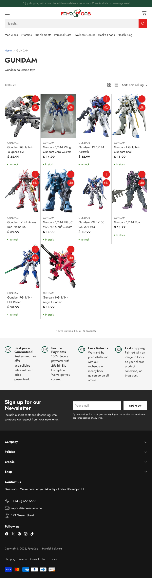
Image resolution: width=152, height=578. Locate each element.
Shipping (10, 559)
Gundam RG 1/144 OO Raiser (19, 299)
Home (8, 50)
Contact (34, 559)
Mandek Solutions (52, 548)
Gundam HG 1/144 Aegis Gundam (55, 299)
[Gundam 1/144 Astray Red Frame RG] (22, 191)
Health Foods (106, 35)
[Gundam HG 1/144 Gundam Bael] (129, 116)
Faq (44, 559)
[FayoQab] (76, 13)
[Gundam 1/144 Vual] (129, 191)
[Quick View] (35, 107)
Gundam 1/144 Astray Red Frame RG (21, 224)
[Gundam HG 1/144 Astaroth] (94, 116)
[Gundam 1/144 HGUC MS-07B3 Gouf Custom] (58, 191)
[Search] (143, 23)
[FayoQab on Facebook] (6, 534)
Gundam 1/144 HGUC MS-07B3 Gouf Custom (58, 224)
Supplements (43, 35)
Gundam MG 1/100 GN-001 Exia (91, 224)
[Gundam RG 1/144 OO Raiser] (22, 266)
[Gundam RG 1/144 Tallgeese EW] (22, 116)
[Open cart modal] (144, 13)
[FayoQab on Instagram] (25, 534)
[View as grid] (109, 85)
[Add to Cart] (35, 99)
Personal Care (62, 35)
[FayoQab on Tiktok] (32, 534)
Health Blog (125, 35)
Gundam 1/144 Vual (127, 222)
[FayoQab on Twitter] (13, 534)
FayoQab (33, 548)
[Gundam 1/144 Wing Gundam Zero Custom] (58, 116)
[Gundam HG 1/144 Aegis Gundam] (58, 266)
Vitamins (26, 35)
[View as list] (116, 85)
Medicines (11, 35)
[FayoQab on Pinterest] (19, 534)
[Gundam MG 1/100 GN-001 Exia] (94, 191)
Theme (53, 559)
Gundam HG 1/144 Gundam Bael (127, 149)
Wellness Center (84, 35)
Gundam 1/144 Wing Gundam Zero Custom (57, 149)
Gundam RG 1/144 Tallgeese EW (19, 149)
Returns (23, 559)
